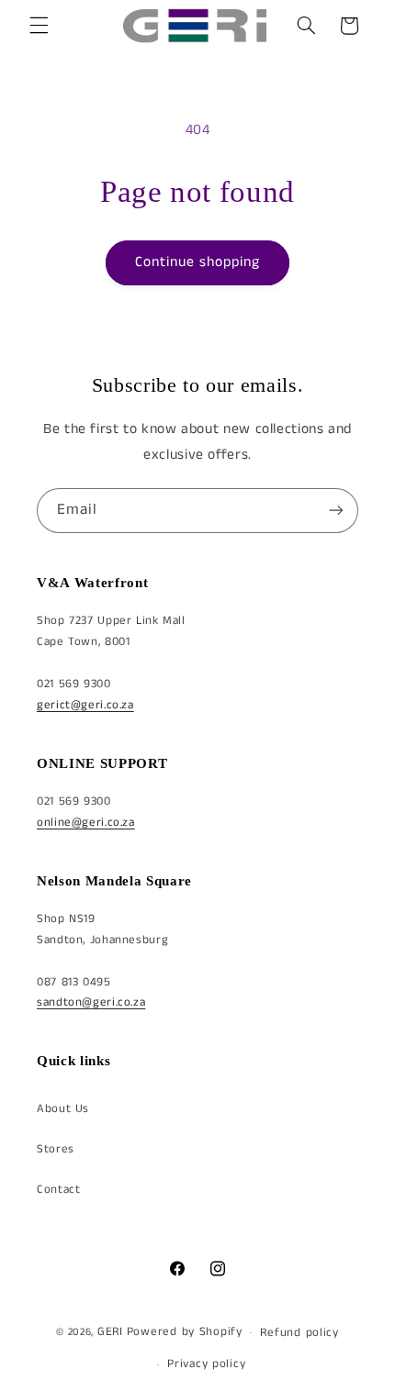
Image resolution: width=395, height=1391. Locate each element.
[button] (38, 26)
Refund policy (299, 1332)
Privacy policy (206, 1364)
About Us (63, 1109)
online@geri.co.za (86, 822)
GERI (110, 1332)
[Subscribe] (336, 510)
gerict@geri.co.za (85, 705)
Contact (58, 1189)
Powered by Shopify (185, 1332)
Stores (55, 1149)
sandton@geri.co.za (91, 1002)
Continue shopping (198, 262)
